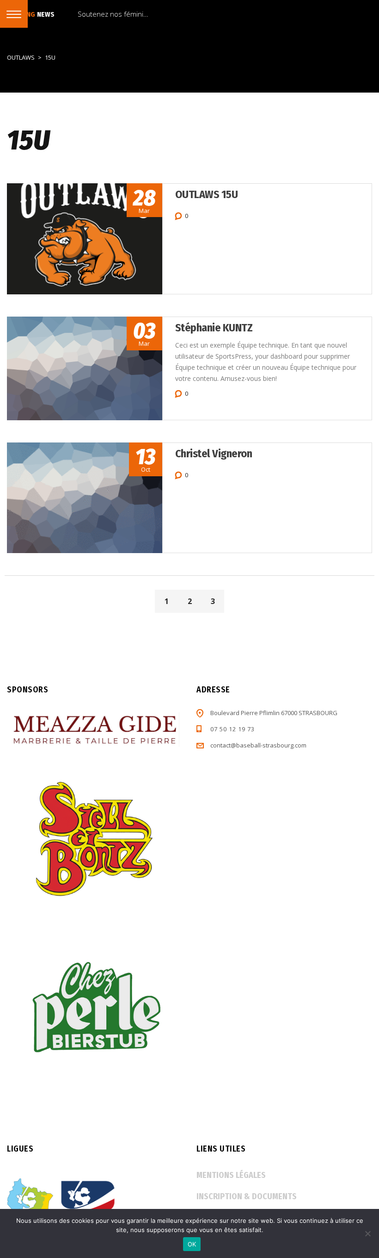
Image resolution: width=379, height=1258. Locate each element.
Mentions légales (231, 1175)
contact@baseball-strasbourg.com (258, 745)
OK (192, 1244)
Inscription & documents (246, 1196)
